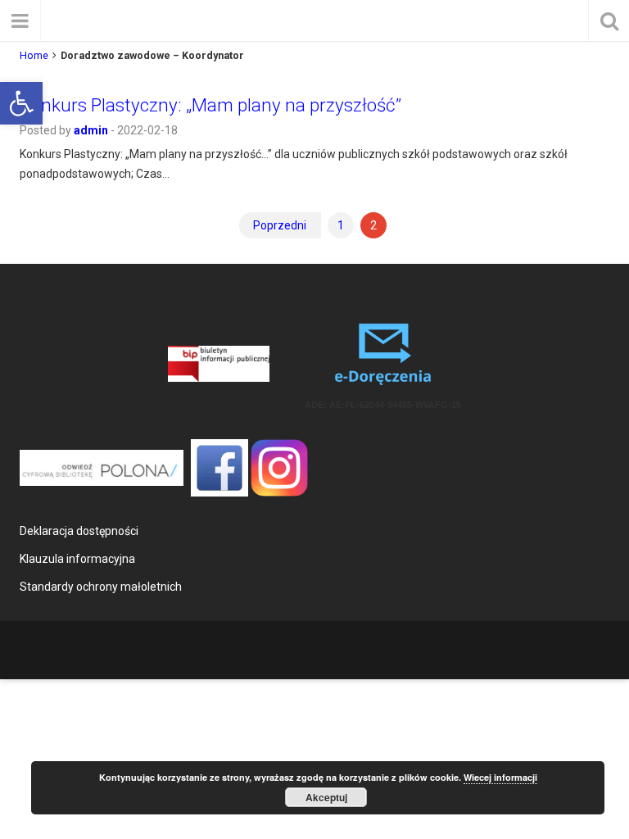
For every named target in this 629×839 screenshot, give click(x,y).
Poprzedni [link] (279, 225)
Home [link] (34, 55)
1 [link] (340, 225)
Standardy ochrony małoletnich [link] (101, 586)
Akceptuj (326, 797)
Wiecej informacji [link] (500, 777)
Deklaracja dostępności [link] (79, 530)
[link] (21, 103)
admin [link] (91, 130)
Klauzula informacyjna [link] (77, 558)
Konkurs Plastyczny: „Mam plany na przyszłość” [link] (210, 105)
